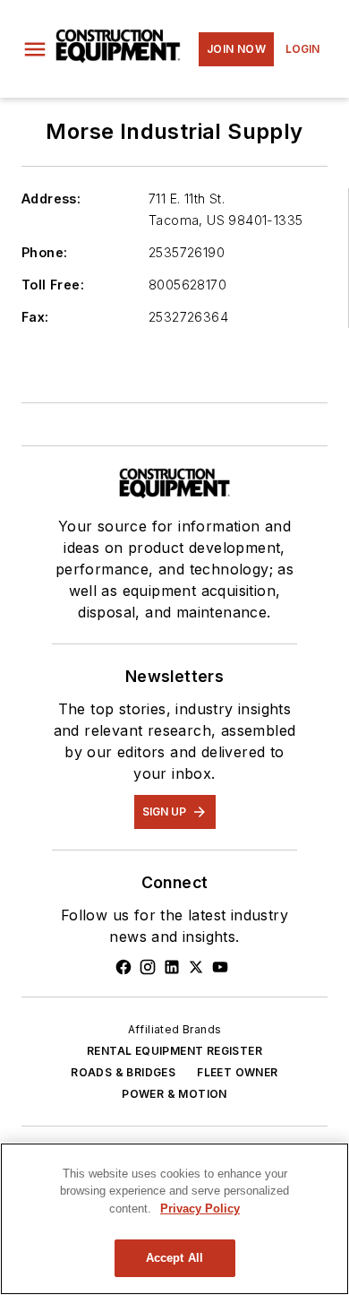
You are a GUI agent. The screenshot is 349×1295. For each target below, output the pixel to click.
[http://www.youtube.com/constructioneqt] (220, 967)
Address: (51, 198)
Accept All (174, 1258)
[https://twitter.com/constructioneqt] (196, 967)
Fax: (35, 316)
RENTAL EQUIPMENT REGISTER (174, 1051)
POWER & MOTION (174, 1094)
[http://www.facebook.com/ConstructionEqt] (123, 967)
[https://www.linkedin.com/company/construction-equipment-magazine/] (172, 967)
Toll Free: (52, 284)
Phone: (44, 252)
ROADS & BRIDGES (123, 1072)
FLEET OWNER (237, 1072)
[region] (174, 1219)
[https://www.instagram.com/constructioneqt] (148, 967)
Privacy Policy (200, 1208)
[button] (34, 49)
